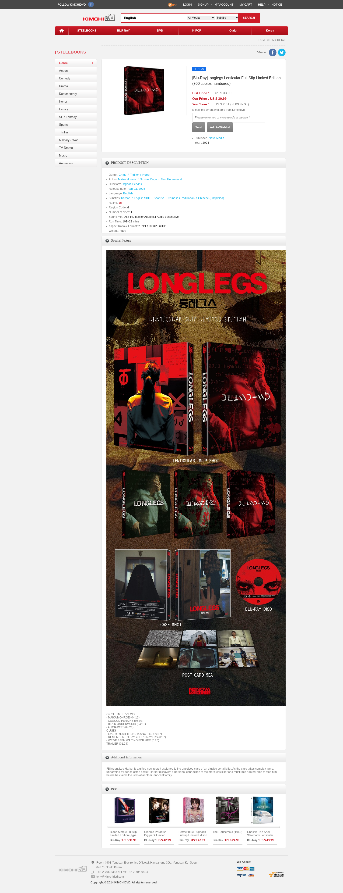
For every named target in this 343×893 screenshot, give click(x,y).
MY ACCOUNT (224, 4)
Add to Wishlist (220, 127)
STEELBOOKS (86, 30)
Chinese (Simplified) (211, 198)
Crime (122, 174)
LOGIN (187, 4)
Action (63, 70)
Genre (63, 63)
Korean (125, 198)
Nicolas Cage (148, 179)
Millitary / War (68, 140)
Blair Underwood (171, 179)
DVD (160, 30)
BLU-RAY (123, 30)
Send (198, 127)
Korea (270, 30)
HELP (262, 4)
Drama (63, 86)
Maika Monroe (127, 179)
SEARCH (249, 17)
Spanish (159, 198)
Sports (63, 124)
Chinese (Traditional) (181, 198)
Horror (63, 101)
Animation (66, 163)
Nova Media (216, 138)
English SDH (142, 198)
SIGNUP (203, 4)
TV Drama (66, 148)
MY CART (245, 4)
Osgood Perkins (132, 184)
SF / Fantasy (68, 117)
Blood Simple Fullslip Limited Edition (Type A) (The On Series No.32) (123, 836)
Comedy (64, 78)
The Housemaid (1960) (227, 832)
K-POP (196, 30)
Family (63, 109)
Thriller (63, 132)
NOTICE (277, 4)
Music (63, 155)
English (128, 193)
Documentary (68, 94)
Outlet (233, 30)
